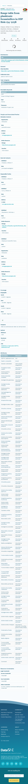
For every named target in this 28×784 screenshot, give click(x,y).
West (2, 311)
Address (3, 130)
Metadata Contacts (6, 117)
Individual (3, 160)
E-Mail (3, 133)
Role (2, 125)
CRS (2, 343)
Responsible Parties (6, 174)
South (2, 306)
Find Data (6, 740)
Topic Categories (5, 80)
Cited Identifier (5, 69)
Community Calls (20, 722)
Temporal (3, 324)
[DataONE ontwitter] (3, 763)
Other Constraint (5, 684)
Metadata (9, 5)
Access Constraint (6, 673)
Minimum (3, 332)
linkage (3, 143)
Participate (18, 712)
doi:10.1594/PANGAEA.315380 (8, 9)
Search (4, 5)
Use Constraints (5, 679)
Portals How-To (5, 736)
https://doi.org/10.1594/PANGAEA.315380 (12, 71)
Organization (4, 119)
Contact (17, 734)
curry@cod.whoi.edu (8, 204)
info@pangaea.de (7, 135)
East (2, 300)
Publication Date (5, 74)
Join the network (20, 717)
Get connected (14, 780)
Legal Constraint (5, 671)
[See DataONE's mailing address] (20, 763)
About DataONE (19, 729)
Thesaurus (3, 105)
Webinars (3, 734)
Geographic (4, 292)
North (2, 295)
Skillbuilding (4, 729)
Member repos (19, 714)
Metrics (17, 732)
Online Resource (5, 140)
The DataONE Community (19, 719)
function (4, 148)
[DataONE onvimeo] (7, 763)
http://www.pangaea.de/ (9, 145)
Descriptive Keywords (6, 89)
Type (2, 99)
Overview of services (6, 712)
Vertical (3, 330)
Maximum (3, 338)
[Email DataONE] (12, 763)
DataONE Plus (5, 714)
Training (3, 732)
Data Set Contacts (5, 158)
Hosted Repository (6, 717)
